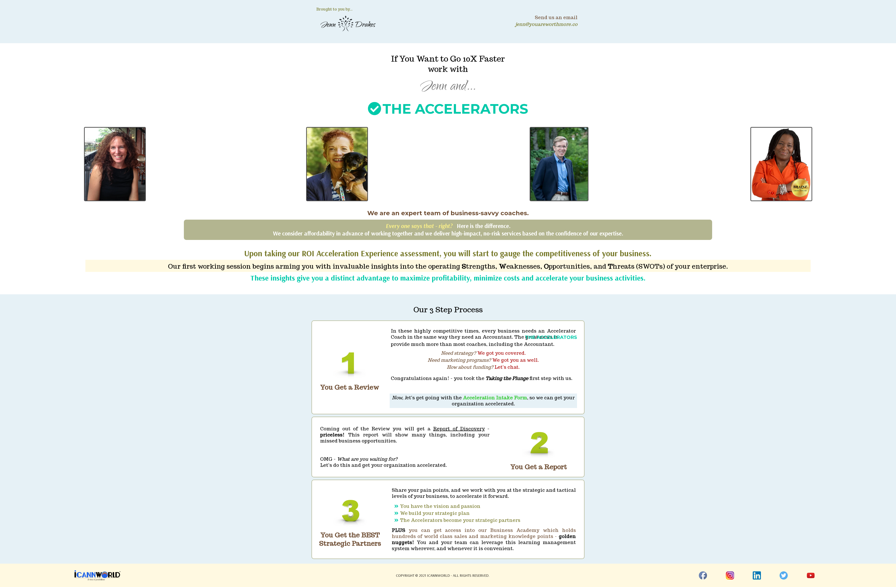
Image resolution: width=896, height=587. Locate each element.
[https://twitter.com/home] (784, 575)
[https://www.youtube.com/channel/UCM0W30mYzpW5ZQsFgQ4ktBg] (811, 575)
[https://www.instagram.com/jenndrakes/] (730, 575)
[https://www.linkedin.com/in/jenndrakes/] (757, 575)
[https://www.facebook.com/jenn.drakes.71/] (703, 575)
